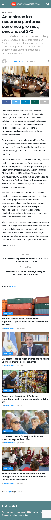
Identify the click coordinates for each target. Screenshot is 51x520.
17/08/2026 (21, 406)
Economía (11, 12)
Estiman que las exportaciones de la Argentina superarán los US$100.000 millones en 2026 (25, 321)
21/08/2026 (21, 365)
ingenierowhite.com (38, 512)
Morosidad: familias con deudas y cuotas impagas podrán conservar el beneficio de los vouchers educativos (24, 476)
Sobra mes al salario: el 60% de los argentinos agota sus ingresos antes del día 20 (25, 399)
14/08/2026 (21, 443)
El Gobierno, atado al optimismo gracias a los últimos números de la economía (25, 360)
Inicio (4, 12)
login (10, 491)
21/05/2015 (31, 61)
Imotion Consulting (21, 515)
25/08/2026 (21, 328)
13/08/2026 (21, 483)
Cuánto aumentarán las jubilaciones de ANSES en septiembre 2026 (22, 438)
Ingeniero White (16, 61)
